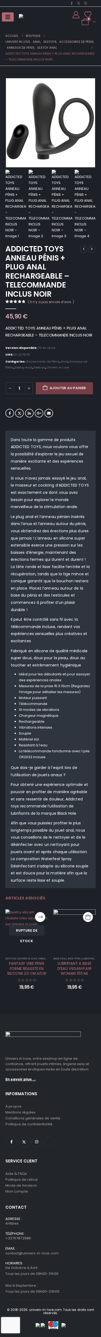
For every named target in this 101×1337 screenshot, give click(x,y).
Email (48, 413)
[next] (92, 249)
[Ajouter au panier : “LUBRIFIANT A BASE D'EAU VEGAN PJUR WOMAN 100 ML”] (88, 917)
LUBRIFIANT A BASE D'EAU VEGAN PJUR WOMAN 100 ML (74, 968)
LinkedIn (29, 413)
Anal (64, 361)
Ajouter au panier (68, 388)
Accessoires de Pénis (43, 361)
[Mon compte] (76, 14)
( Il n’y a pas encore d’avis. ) (51, 302)
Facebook (9, 413)
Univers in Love (58, 367)
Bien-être (74, 958)
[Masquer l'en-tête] (35, 18)
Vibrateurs (45, 958)
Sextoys (39, 367)
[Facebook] (71, 3)
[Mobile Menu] (8, 17)
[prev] (84, 249)
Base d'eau (60, 958)
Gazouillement (19, 413)
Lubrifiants (89, 958)
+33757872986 (18, 1238)
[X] (78, 3)
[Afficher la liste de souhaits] (88, 14)
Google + (39, 413)
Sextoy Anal (23, 367)
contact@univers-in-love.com (32, 1253)
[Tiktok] (92, 3)
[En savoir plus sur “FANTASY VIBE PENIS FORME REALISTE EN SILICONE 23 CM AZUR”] (40, 917)
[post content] (26, 930)
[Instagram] (85, 3)
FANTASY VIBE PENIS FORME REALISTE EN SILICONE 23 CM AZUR (26, 968)
